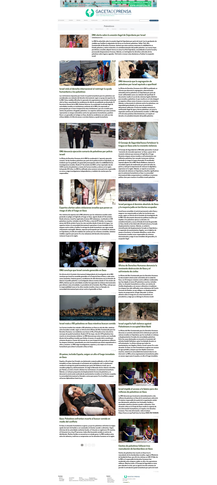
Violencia (132, 28)
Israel (86, 28)
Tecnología (94, 20)
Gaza (91, 28)
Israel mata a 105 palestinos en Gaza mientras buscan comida (87, 323)
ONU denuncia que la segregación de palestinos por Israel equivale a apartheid (137, 83)
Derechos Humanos (99, 28)
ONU (108, 28)
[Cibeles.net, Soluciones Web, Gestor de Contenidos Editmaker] (126, 482)
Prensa (78, 20)
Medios (86, 20)
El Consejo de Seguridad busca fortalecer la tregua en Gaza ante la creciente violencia (138, 144)
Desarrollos (92, 480)
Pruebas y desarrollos (84, 480)
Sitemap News (110, 482)
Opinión (71, 20)
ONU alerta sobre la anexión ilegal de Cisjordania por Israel (119, 34)
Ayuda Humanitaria (123, 28)
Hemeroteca (110, 479)
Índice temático (111, 480)
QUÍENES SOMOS (93, 479)
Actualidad (61, 20)
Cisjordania (114, 28)
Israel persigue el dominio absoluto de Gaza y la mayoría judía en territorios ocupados (138, 205)
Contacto (109, 478)
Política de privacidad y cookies (129, 478)
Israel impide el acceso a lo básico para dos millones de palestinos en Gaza (138, 390)
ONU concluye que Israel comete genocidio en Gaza (82, 270)
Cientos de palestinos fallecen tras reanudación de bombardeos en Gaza (136, 447)
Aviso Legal (125, 480)
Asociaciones (92, 478)
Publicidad (61, 480)
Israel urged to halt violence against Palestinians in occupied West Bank (135, 325)
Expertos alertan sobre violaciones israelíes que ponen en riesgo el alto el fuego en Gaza (85, 209)
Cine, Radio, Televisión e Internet (111, 20)
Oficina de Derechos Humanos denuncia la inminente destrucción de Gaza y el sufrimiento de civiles (138, 268)
